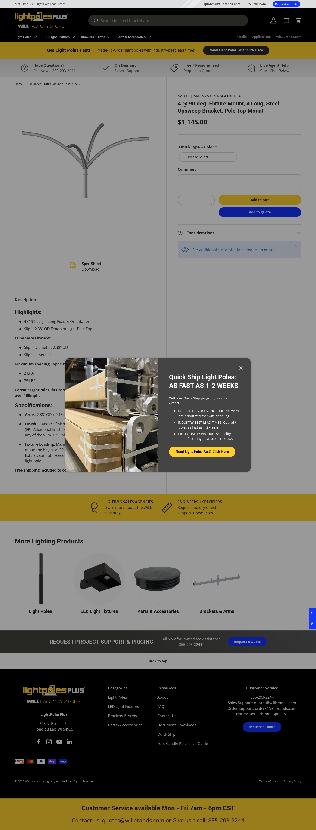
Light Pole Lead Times (50, 4)
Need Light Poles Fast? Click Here (202, 451)
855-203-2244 (257, 4)
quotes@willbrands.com (222, 4)
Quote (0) (312, 619)
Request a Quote (286, 4)
